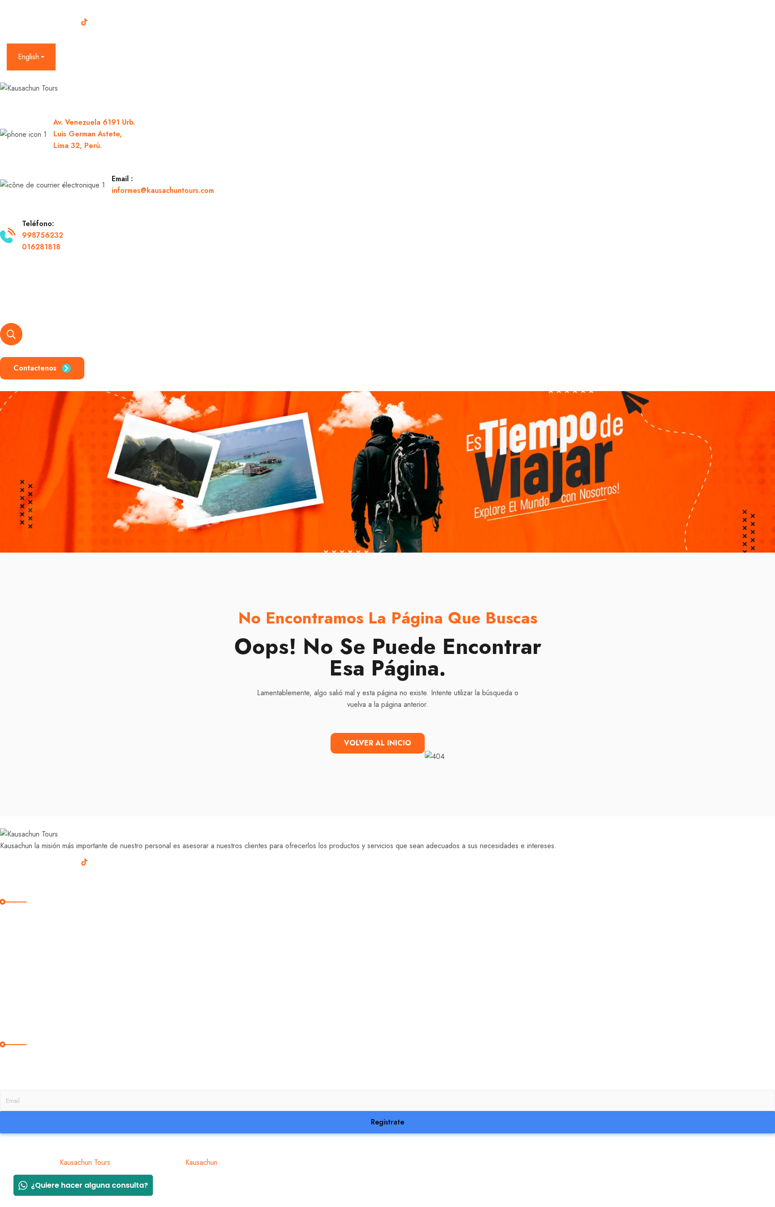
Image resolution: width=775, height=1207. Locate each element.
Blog (334, 293)
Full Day (20, 970)
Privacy (11, 1186)
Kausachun (201, 1162)
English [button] (28, 57)
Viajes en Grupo (168, 293)
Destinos (100, 293)
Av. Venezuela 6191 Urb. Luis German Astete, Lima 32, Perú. (94, 134)
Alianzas (289, 293)
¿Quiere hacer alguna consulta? (89, 1185)
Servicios (235, 293)
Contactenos (35, 368)
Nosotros (52, 293)
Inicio (10, 293)
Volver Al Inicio (377, 743)
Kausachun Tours (85, 1162)
